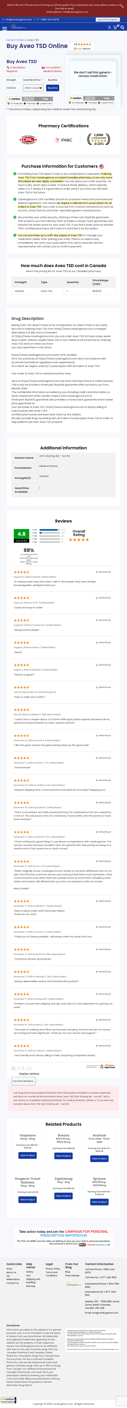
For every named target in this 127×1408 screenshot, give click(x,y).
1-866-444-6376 (49, 19)
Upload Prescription (107, 19)
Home (10, 40)
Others (20, 40)
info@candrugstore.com (105, 1312)
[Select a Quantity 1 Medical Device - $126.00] (34, 88)
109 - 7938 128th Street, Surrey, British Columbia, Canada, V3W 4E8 (102, 1305)
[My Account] (110, 27)
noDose (11, 88)
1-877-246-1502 (107, 1277)
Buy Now (52, 87)
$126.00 (97, 291)
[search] (122, 27)
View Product (27, 1155)
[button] (8, 1400)
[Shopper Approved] (82, 46)
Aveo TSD (46, 291)
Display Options (29, 1074)
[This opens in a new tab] (28, 139)
